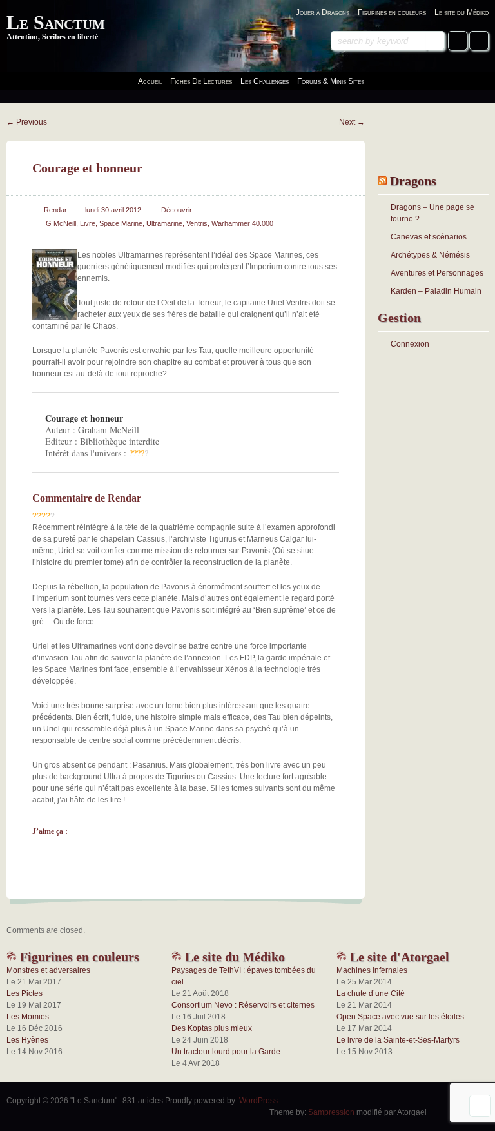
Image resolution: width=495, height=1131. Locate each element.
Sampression (331, 1112)
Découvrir (176, 210)
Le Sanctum (55, 22)
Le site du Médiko (461, 12)
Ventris (197, 223)
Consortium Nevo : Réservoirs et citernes (243, 1005)
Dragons (413, 181)
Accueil (150, 81)
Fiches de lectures (201, 81)
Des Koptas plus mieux (211, 1028)
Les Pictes (24, 993)
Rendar (55, 210)
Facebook (457, 40)
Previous (26, 122)
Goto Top (480, 1106)
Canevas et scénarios (429, 236)
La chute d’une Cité (370, 993)
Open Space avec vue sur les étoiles (400, 1016)
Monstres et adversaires (48, 970)
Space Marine (120, 223)
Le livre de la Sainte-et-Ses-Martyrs (398, 1039)
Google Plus (479, 40)
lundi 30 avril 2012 (113, 210)
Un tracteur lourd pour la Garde (225, 1051)
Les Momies (27, 1016)
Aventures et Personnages (437, 273)
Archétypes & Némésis (430, 255)
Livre (87, 223)
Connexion (410, 344)
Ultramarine (164, 223)
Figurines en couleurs (392, 12)
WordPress (258, 1100)
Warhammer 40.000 (242, 223)
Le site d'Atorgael (398, 957)
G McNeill (61, 223)
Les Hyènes (27, 1039)
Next (352, 122)
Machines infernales (371, 970)
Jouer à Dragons (322, 12)
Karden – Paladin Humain (436, 291)
